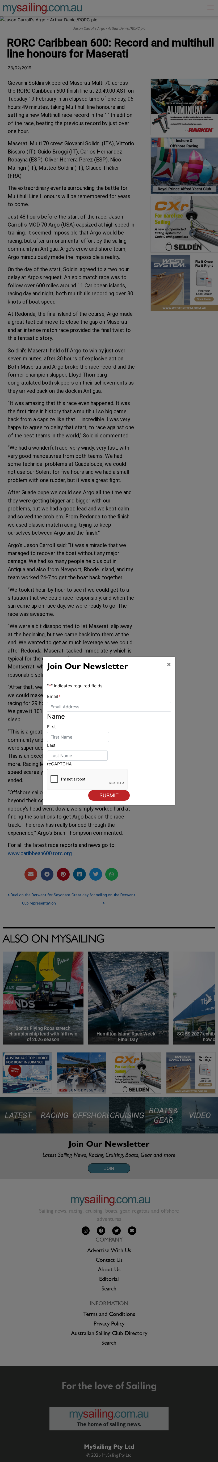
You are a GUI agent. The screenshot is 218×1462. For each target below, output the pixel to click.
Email (54, 696)
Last (51, 745)
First (51, 726)
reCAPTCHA (59, 763)
